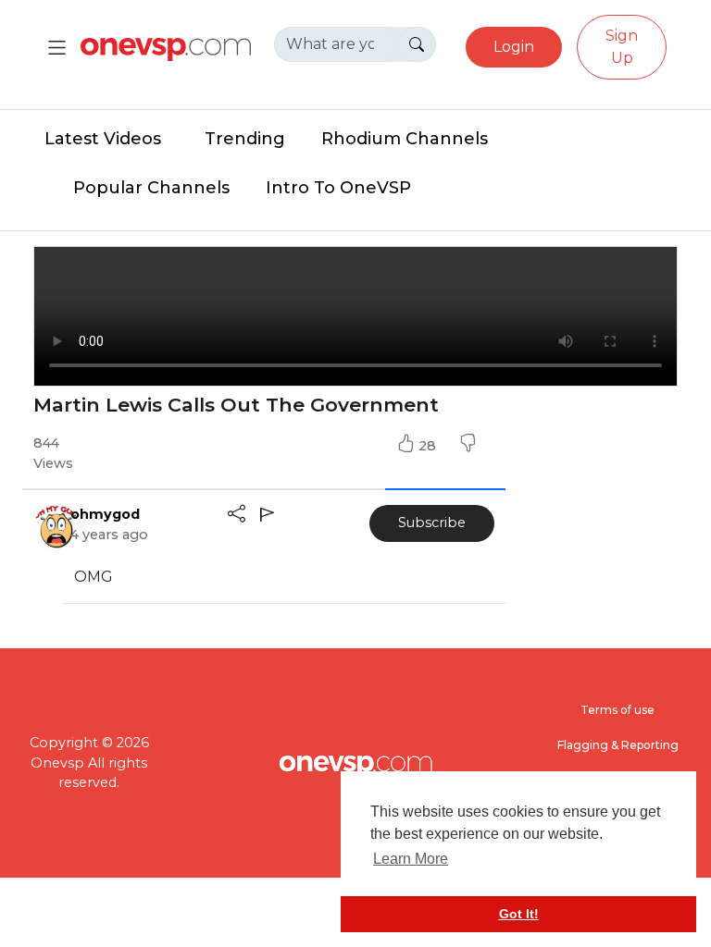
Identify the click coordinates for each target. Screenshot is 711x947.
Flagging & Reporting (618, 745)
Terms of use (617, 710)
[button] (467, 445)
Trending (245, 139)
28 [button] (429, 445)
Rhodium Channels (404, 139)
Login (513, 46)
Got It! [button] (519, 913)
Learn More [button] (410, 859)
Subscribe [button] (432, 522)
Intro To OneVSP (338, 188)
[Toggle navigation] (56, 47)
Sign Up (621, 47)
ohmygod (105, 514)
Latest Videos (102, 139)
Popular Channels (151, 188)
